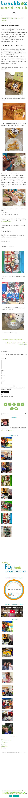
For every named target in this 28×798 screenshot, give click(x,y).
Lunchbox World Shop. (6, 221)
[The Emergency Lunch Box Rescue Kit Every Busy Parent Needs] (6, 447)
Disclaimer (3, 748)
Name (3, 370)
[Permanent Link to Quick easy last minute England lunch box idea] (13, 252)
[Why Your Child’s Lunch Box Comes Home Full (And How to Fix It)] (6, 460)
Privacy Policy (4, 746)
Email (3, 375)
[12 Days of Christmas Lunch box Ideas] (6, 485)
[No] (26, 793)
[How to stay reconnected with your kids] (7, 670)
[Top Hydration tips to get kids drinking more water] (7, 733)
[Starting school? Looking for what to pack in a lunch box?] (7, 708)
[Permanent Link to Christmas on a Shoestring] (13, 314)
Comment (3, 358)
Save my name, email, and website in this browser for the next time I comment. (13, 388)
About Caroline (4, 742)
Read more (16, 795)
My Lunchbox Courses (6, 741)
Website (3, 381)
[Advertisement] (14, 550)
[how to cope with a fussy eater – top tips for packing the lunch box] (7, 682)
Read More (11, 430)
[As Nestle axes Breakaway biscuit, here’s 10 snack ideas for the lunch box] (7, 657)
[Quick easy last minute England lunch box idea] (6, 523)
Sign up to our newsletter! (7, 396)
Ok (10, 795)
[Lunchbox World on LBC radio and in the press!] (6, 472)
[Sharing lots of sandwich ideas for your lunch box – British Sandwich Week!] (6, 536)
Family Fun (8, 241)
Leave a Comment (16, 22)
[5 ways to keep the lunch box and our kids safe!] (7, 695)
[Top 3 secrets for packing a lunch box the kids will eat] (6, 498)
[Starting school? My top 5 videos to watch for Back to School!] (6, 511)
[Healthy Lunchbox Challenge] (7, 721)
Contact (3, 744)
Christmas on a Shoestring (9, 333)
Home (2, 739)
